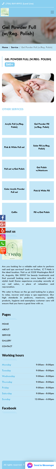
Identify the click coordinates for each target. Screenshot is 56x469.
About (5, 329)
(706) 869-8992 (19, 3)
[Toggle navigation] (52, 12)
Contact (7, 346)
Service (14, 47)
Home (5, 47)
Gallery (6, 340)
